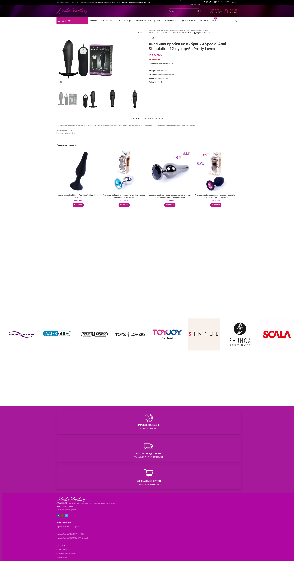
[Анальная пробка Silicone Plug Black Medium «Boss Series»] (78, 171)
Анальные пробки (161, 78)
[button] (78, 205)
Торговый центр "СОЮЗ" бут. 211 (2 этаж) (72, 538)
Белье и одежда (62, 549)
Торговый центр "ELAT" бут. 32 (68, 527)
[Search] (236, 21)
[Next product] (155, 38)
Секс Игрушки (162, 30)
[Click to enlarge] (61, 82)
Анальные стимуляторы (179, 30)
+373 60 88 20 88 (66, 507)
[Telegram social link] (210, 2)
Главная (152, 30)
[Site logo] (72, 11)
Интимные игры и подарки (66, 553)
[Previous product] (150, 38)
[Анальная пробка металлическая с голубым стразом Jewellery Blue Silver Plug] (124, 171)
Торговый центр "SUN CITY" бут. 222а (70, 534)
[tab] (136, 117)
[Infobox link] (213, 11)
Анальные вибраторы (199, 30)
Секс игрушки (61, 557)
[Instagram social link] (207, 2)
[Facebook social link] (204, 2)
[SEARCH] (198, 11)
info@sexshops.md (69, 510)
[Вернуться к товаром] (152, 38)
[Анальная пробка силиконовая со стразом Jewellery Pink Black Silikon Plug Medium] (216, 171)
